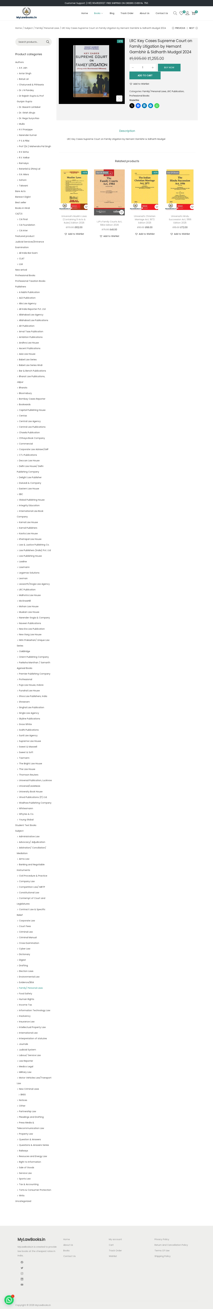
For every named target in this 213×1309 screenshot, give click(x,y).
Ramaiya (24, 163)
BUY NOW (169, 67)
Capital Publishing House (32, 410)
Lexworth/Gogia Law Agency (34, 584)
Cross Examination (29, 943)
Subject (28, 28)
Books (66, 1250)
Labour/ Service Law (30, 1055)
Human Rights (26, 999)
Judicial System (27, 1049)
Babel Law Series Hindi (30, 365)
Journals (23, 1044)
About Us (68, 1245)
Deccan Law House (29, 460)
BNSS (23, 1094)
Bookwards (25, 404)
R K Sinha (24, 152)
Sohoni (22, 180)
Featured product (24, 236)
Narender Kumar (28, 135)
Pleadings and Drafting (31, 1117)
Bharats (23, 387)
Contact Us (69, 1256)
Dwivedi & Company (30, 483)
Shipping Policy (163, 1256)
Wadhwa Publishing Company (35, 802)
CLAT (21, 258)
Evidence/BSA (26, 982)
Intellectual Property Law (32, 1027)
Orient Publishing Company (34, 656)
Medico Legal (26, 1066)
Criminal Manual (28, 937)
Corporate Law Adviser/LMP (33, 449)
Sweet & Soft (26, 752)
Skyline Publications (29, 718)
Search (48, 41)
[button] (139, 84)
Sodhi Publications (29, 729)
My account (115, 1239)
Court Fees (25, 926)
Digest (22, 959)
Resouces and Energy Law (33, 1156)
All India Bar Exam (28, 253)
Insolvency (25, 1016)
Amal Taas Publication (31, 331)
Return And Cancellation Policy (171, 1245)
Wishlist (113, 1256)
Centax (23, 415)
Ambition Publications (31, 337)
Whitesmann (26, 808)
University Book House (31, 791)
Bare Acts (20, 191)
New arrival (21, 269)
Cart (111, 1245)
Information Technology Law (34, 1010)
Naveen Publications (30, 623)
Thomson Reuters (28, 774)
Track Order (115, 1250)
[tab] (127, 131)
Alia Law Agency (27, 303)
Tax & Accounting (29, 1184)
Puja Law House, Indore (31, 685)
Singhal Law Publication (31, 707)
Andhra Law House (29, 342)
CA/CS (18, 213)
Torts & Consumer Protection (35, 1189)
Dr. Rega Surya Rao (29, 118)
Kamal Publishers (28, 527)
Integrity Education (29, 505)
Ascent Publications (29, 348)
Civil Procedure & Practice (33, 875)
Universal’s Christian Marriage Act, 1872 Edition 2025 (144, 219)
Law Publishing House (30, 555)
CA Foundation (27, 224)
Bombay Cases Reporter (32, 398)
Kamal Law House (28, 522)
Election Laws (26, 971)
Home (18, 28)
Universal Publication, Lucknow (35, 780)
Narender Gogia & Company (34, 617)
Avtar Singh (25, 73)
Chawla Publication (29, 432)
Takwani (23, 185)
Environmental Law (29, 976)
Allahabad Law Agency (31, 314)
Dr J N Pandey (26, 90)
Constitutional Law (29, 892)
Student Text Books (25, 825)
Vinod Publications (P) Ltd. (33, 797)
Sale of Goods (26, 1167)
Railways (23, 1150)
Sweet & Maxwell (28, 746)
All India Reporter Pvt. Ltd (32, 309)
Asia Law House (27, 353)
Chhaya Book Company (32, 438)
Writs (21, 1195)
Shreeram (24, 701)
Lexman (23, 578)
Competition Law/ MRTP (32, 887)
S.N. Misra (24, 174)
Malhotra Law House (30, 595)
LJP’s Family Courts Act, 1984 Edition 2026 (109, 223)
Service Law (25, 1173)
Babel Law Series (28, 359)
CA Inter (23, 230)
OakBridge (24, 651)
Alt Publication (26, 325)
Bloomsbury (25, 393)
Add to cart (145, 75)
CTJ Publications (28, 454)
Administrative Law (29, 836)
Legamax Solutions (29, 572)
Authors (19, 62)
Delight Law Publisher (30, 477)
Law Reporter (26, 1060)
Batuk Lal (24, 79)
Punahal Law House (29, 690)
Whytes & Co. (26, 814)
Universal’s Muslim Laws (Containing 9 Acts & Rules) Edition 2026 (74, 219)
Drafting (23, 965)
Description (127, 131)
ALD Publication (27, 297)
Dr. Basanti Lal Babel (29, 107)
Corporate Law (27, 920)
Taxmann (24, 757)
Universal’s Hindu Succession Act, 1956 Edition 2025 (180, 219)
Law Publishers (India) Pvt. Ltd (35, 550)
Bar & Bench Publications (32, 370)
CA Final (23, 219)
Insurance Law (26, 1021)
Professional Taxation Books (30, 281)
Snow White (25, 724)
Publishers (20, 286)
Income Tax (25, 1004)
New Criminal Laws (29, 1088)
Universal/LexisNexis (29, 786)
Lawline (23, 561)
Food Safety (25, 993)
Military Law (25, 1072)
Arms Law (24, 858)
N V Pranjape (26, 129)
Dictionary (24, 954)
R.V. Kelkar (24, 157)
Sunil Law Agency (28, 735)
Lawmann (24, 567)
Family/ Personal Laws (47, 28)
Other (22, 1105)
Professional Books (139, 95)
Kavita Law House (28, 533)
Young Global (26, 819)
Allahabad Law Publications (33, 320)
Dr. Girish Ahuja (27, 112)
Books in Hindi (22, 208)
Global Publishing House (32, 499)
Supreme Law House (30, 741)
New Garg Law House (30, 634)
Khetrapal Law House (30, 539)
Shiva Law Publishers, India (33, 696)
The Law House (27, 769)
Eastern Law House (29, 488)
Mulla (22, 123)
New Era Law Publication (32, 628)
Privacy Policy (162, 1239)
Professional (25, 679)
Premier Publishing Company (34, 673)
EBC (21, 494)
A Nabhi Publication (29, 292)
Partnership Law (27, 1111)
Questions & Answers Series (34, 1145)
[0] (181, 13)
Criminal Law (26, 931)
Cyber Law (24, 948)
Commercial (26, 443)
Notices (23, 1100)
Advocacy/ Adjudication (32, 842)
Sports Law (25, 1178)
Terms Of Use (162, 1250)
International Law (28, 1032)
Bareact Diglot (23, 196)
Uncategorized (23, 1201)
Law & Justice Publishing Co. (34, 544)
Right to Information (30, 1161)
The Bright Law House (30, 763)
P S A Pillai (24, 140)
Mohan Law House (29, 606)
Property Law (26, 1133)
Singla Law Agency (29, 713)
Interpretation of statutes (33, 1038)
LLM (21, 264)
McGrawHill (25, 600)
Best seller (20, 202)
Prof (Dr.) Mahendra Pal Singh (35, 146)
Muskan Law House (29, 612)
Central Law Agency (30, 421)
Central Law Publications (32, 426)
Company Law (27, 881)
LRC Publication (175, 91)
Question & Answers (30, 1139)
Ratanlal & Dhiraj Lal (29, 168)
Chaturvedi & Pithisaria (31, 84)
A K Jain (23, 67)
